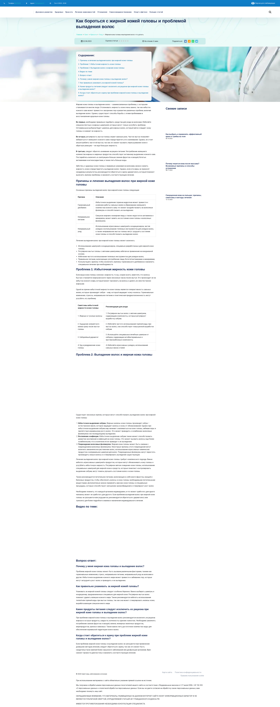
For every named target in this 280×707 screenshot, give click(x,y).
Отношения (102, 12)
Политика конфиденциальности (188, 672)
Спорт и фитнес (141, 12)
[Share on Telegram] (196, 41)
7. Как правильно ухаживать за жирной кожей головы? (101, 83)
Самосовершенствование (120, 12)
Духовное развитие (44, 12)
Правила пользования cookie (192, 676)
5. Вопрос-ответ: (85, 75)
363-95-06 (17, 3)
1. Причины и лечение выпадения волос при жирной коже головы (105, 60)
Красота (69, 12)
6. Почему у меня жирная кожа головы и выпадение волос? (103, 79)
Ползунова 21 (39, 3)
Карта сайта (167, 672)
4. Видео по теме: (85, 72)
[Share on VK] (185, 41)
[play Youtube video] (116, 533)
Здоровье (59, 12)
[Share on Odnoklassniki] (189, 41)
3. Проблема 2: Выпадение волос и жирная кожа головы (101, 68)
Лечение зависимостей (85, 12)
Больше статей (156, 12)
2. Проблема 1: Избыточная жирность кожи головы (99, 64)
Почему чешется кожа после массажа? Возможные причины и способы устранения (182, 166)
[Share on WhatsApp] (193, 41)
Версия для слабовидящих (265, 3)
